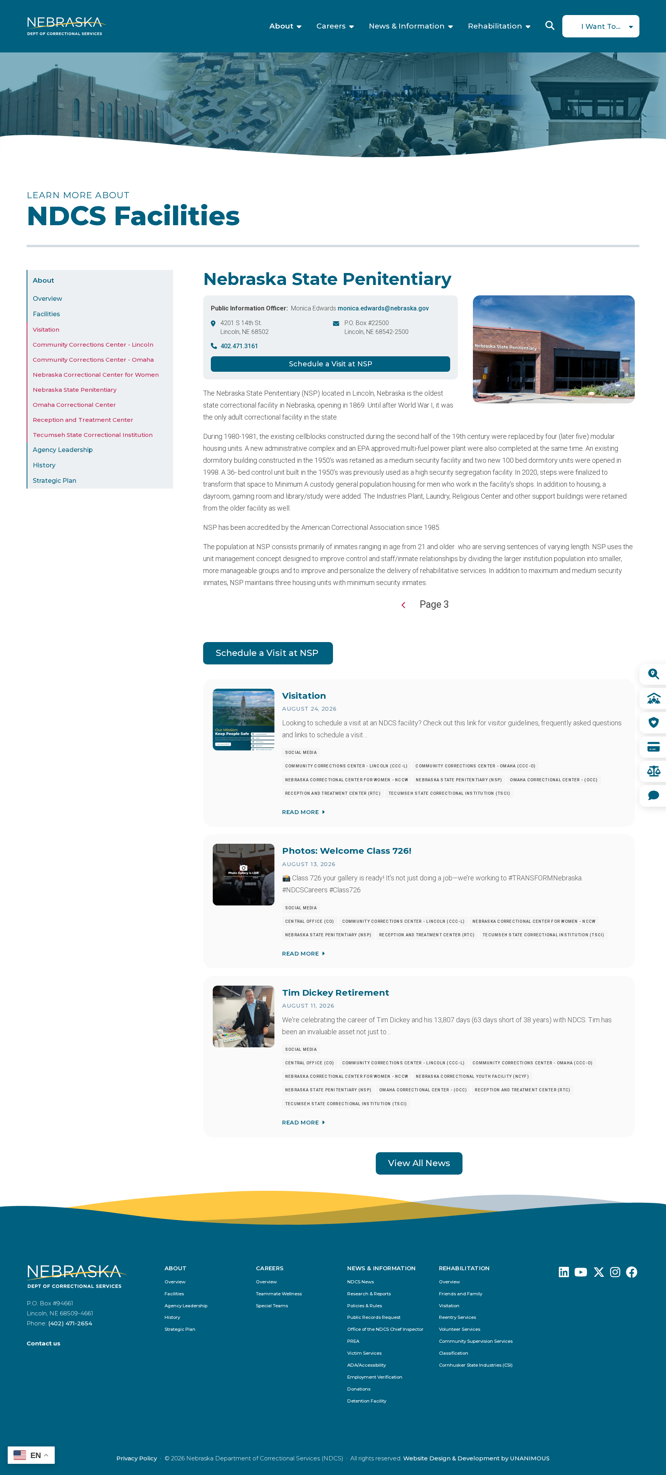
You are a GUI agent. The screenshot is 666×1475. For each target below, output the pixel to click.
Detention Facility (366, 1401)
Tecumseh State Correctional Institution (93, 434)
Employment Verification (374, 1377)
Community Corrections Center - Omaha (93, 359)
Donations (358, 1389)
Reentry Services (457, 1317)
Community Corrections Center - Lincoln (93, 344)
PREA (353, 1341)
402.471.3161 (239, 346)
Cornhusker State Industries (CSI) (476, 1365)
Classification (453, 1353)
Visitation (46, 329)
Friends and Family (460, 1293)
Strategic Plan (54, 480)
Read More (300, 812)
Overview (47, 298)
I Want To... (601, 26)
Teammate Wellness (279, 1293)
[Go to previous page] (404, 605)
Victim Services (364, 1353)
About (281, 26)
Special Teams (272, 1305)
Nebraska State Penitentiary (74, 389)
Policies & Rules (364, 1305)
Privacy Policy (136, 1458)
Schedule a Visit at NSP (330, 364)
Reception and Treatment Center (83, 419)
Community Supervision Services (476, 1341)
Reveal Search (550, 25)
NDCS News (360, 1282)
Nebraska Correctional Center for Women (96, 374)
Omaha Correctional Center (74, 404)
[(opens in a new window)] (564, 1274)
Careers (331, 26)
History (44, 465)
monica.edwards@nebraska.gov (383, 308)
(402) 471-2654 (70, 1323)
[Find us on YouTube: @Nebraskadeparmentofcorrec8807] (580, 1274)
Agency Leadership (63, 449)
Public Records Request (373, 1317)
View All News (419, 1163)
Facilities (46, 314)
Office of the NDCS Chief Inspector (385, 1329)
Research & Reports (369, 1293)
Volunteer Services (459, 1329)
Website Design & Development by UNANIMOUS (476, 1458)
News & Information (407, 26)
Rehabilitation (495, 26)
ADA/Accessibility (366, 1365)
